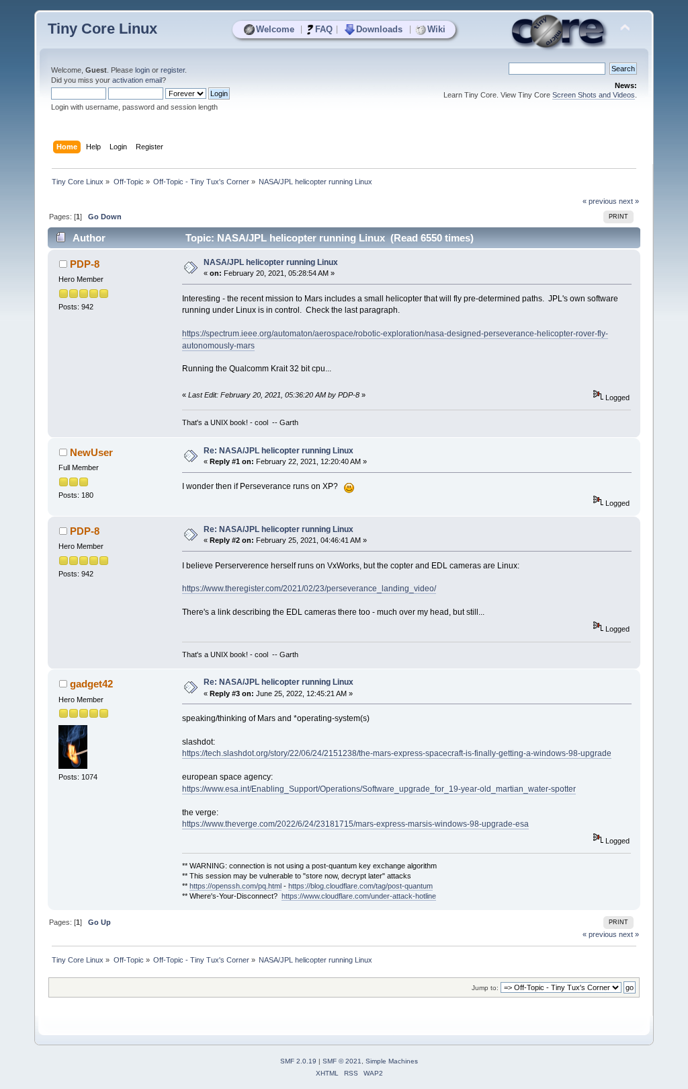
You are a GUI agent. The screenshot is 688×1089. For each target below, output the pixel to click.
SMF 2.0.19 (298, 1061)
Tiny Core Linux (102, 28)
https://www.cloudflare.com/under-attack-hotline (359, 896)
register (173, 70)
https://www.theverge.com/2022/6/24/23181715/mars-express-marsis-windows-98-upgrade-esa (355, 824)
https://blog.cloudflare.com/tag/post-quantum (360, 886)
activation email (137, 80)
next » (629, 201)
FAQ (324, 29)
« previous (600, 201)
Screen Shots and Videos (593, 95)
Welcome (275, 29)
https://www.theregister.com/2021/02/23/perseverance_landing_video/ (309, 588)
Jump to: (485, 987)
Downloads (379, 29)
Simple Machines (392, 1061)
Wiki (436, 29)
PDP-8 (84, 264)
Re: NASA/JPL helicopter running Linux (278, 450)
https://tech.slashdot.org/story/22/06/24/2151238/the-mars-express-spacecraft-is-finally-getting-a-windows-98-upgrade (396, 753)
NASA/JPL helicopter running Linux (271, 262)
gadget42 (91, 683)
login (142, 70)
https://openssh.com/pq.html (235, 886)
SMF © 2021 (341, 1061)
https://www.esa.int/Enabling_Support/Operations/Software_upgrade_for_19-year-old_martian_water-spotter (379, 789)
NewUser (91, 452)
